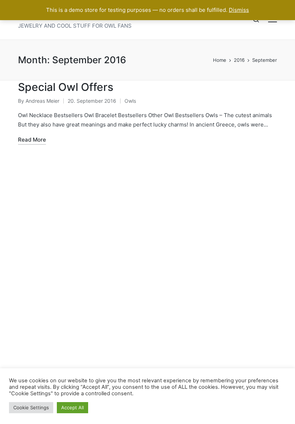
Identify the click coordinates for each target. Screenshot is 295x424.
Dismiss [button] (239, 9)
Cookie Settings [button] (31, 407)
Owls (130, 101)
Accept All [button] (72, 407)
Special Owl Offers (65, 86)
